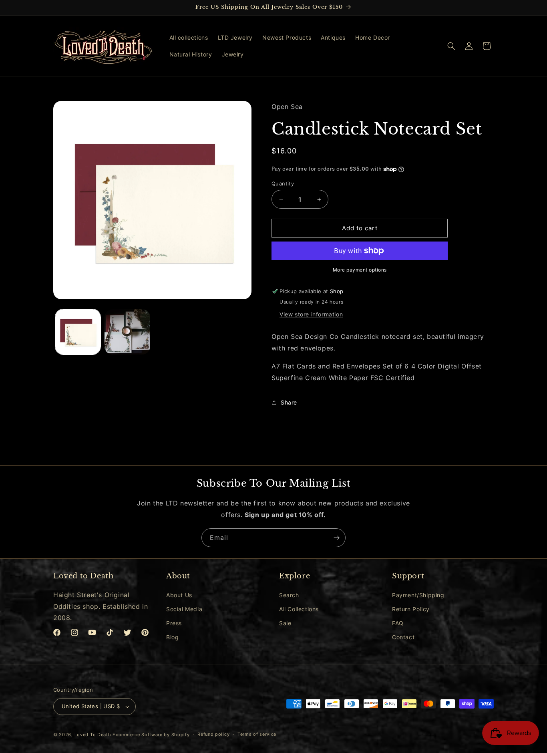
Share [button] (289, 402)
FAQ (398, 623)
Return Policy (411, 609)
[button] (451, 46)
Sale (285, 623)
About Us (179, 595)
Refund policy (213, 734)
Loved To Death (92, 734)
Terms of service (256, 734)
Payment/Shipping (418, 595)
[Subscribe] (336, 537)
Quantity (282, 183)
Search (289, 595)
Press (174, 623)
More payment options (360, 270)
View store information (311, 314)
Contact (403, 637)
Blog (172, 637)
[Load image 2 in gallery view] (127, 331)
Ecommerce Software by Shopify (151, 734)
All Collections (299, 609)
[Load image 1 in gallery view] (78, 331)
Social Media (184, 609)
